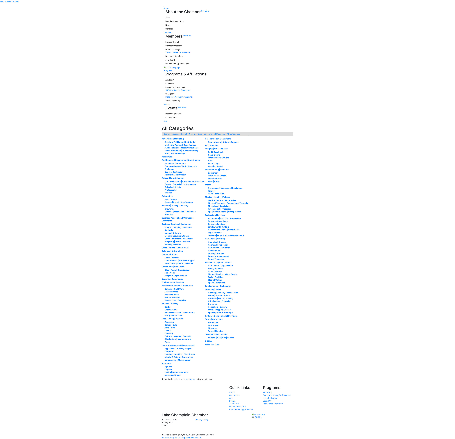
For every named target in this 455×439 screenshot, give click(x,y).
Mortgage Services (173, 315)
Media (208, 185)
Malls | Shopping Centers (219, 310)
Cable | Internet (172, 257)
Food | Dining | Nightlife (172, 319)
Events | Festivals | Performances (180, 184)
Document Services (174, 56)
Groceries (212, 304)
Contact (169, 29)
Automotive (167, 196)
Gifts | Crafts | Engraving (219, 301)
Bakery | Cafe (171, 325)
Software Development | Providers (221, 316)
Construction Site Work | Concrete (181, 166)
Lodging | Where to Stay (216, 149)
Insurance (166, 363)
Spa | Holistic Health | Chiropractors (224, 212)
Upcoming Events (173, 113)
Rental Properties (216, 259)
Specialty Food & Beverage (220, 312)
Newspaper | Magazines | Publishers (225, 188)
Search (167, 134)
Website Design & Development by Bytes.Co (181, 437)
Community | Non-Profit (173, 266)
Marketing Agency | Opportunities (180, 145)
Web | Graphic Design (175, 153)
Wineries (169, 214)
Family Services (172, 294)
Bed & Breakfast (215, 152)
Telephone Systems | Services (179, 263)
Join (165, 121)
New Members (195, 134)
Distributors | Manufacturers (178, 339)
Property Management (218, 256)
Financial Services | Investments (180, 312)
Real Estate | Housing (215, 238)
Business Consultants (218, 221)
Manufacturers (215, 178)
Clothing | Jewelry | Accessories (223, 292)
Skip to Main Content (9, 1)
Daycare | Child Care (174, 289)
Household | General (217, 307)
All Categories (233, 134)
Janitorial (169, 230)
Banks (167, 307)
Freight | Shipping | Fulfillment (178, 227)
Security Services (173, 244)
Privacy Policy (202, 419)
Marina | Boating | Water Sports (222, 274)
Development (214, 250)
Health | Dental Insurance (176, 372)
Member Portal (172, 42)
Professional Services (215, 215)
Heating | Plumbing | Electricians (180, 354)
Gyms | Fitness (215, 271)
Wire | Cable (214, 181)
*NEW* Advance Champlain (177, 90)
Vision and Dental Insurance (177, 52)
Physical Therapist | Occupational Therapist (228, 203)
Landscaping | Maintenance (177, 360)
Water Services (212, 344)
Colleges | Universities (172, 251)
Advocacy (169, 80)
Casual (168, 330)
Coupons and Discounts (214, 134)
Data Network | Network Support (180, 260)
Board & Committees (174, 21)
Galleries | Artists (173, 187)
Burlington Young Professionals (179, 97)
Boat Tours (213, 325)
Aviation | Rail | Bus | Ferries (221, 337)
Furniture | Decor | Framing (220, 298)
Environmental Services (173, 282)
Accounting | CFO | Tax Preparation (224, 218)
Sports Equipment (216, 283)
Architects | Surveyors (175, 163)
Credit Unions (171, 310)
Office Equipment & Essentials (179, 238)
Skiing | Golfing (215, 280)
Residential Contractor (175, 175)
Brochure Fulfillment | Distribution (180, 142)
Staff (167, 17)
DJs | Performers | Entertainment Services (184, 181)
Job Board (170, 60)
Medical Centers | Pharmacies (222, 200)
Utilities (208, 341)
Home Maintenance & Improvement (178, 345)
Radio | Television (216, 194)
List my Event (171, 117)
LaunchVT (169, 83)
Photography (171, 190)
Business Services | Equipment (176, 224)
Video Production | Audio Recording (181, 150)
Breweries (169, 209)
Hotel (210, 160)
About (166, 8)
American (169, 322)
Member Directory (173, 46)
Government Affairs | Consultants (223, 229)
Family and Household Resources (177, 285)
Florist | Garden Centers (219, 295)
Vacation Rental (215, 166)
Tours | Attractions (214, 319)
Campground (214, 155)
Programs (168, 70)
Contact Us (234, 395)
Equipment (213, 173)
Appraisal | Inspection (218, 245)
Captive (168, 369)
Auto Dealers (171, 199)
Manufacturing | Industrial (217, 169)
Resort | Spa (213, 163)
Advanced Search (179, 134)
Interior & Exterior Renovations (179, 357)
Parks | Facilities (215, 277)
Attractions (213, 322)
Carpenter (169, 351)
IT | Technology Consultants (218, 139)
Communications (169, 254)
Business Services (216, 224)
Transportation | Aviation (216, 334)
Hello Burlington (270, 398)
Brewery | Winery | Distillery (175, 205)
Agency (168, 366)
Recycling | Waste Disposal (177, 241)
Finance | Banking (170, 303)
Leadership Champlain (175, 87)
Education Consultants (172, 279)
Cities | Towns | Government (175, 247)
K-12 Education (212, 145)
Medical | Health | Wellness (217, 197)
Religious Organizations (176, 275)
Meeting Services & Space (177, 236)
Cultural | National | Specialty (178, 336)
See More (205, 11)
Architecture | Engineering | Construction (181, 160)
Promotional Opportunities (177, 64)
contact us (190, 379)
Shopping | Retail (213, 289)
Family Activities (215, 268)
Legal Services (215, 232)
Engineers (169, 169)
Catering (169, 333)
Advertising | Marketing (173, 139)
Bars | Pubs (170, 328)
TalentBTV (170, 94)
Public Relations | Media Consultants (181, 148)
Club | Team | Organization (177, 270)
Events (167, 104)
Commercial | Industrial (219, 247)
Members (168, 32)
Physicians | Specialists (219, 206)
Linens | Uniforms (173, 233)
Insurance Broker (173, 375)
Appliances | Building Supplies (179, 348)
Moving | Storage (216, 253)
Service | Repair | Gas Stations (179, 202)
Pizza (167, 342)
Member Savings (172, 49)
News (167, 25)
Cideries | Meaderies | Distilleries (180, 212)
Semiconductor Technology (218, 286)
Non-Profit (170, 273)
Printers (212, 191)
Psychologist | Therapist (219, 209)
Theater (168, 193)
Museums (212, 328)
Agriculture (167, 157)
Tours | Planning (215, 331)
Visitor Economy (172, 100)
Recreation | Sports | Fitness (218, 262)
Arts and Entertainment (173, 178)
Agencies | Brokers (217, 242)
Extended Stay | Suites (218, 158)
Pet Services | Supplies (175, 300)
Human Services (172, 297)
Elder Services (171, 292)
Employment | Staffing (218, 227)
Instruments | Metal (217, 176)
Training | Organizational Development (226, 235)
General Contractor (174, 172)
